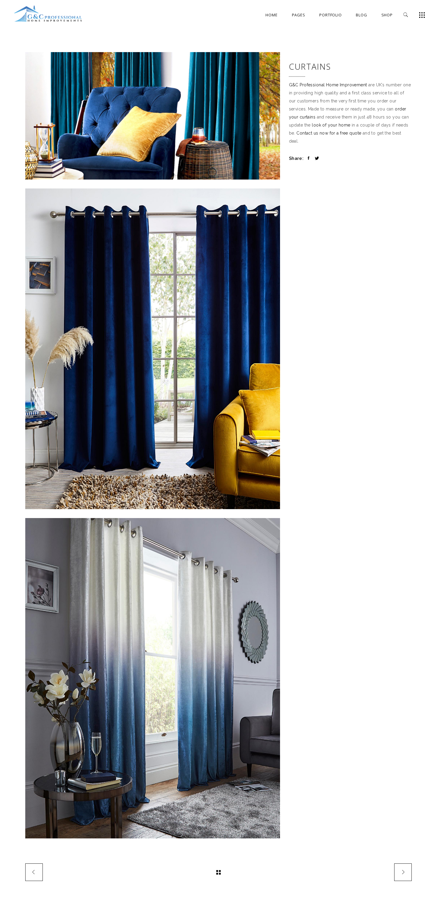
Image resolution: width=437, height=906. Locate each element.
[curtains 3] (152, 348)
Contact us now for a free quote (328, 133)
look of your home (331, 125)
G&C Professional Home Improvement (328, 84)
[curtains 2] (152, 116)
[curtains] (152, 678)
